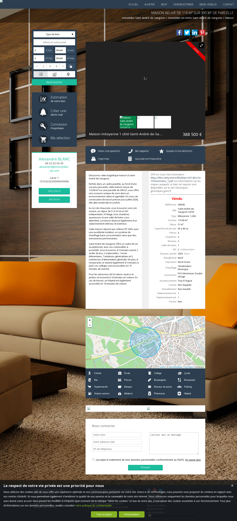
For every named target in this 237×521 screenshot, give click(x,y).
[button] (36, 66)
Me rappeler (142, 151)
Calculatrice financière (148, 158)
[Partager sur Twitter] (187, 32)
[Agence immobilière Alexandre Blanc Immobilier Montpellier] (1, 1)
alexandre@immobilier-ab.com (54, 169)
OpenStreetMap (175, 366)
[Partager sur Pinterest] (202, 32)
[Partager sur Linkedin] (195, 32)
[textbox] (54, 42)
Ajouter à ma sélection (179, 151)
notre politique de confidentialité (93, 505)
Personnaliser (131, 514)
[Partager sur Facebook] (179, 32)
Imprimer (103, 158)
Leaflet (162, 366)
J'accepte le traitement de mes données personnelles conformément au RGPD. (140, 459)
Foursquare (189, 366)
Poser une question (109, 151)
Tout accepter (104, 514)
